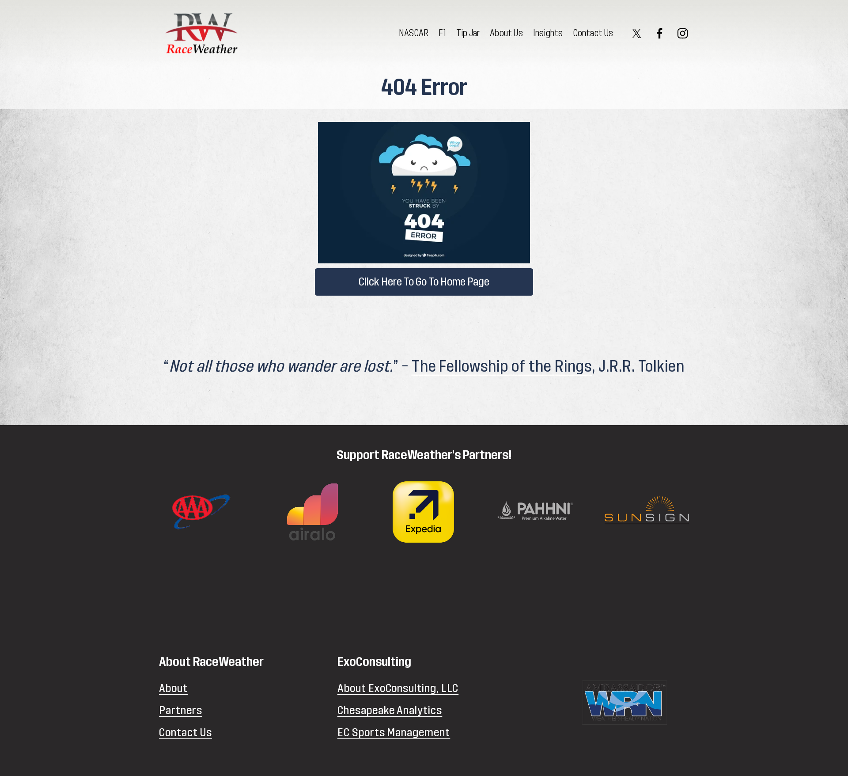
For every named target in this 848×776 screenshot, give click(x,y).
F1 (442, 33)
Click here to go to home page (424, 282)
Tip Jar (468, 33)
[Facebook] (659, 33)
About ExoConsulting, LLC (398, 688)
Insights (548, 33)
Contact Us (593, 33)
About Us (506, 33)
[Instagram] (682, 33)
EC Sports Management (393, 732)
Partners (180, 710)
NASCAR (413, 33)
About (173, 688)
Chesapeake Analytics (390, 710)
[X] (636, 33)
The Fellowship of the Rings (502, 366)
